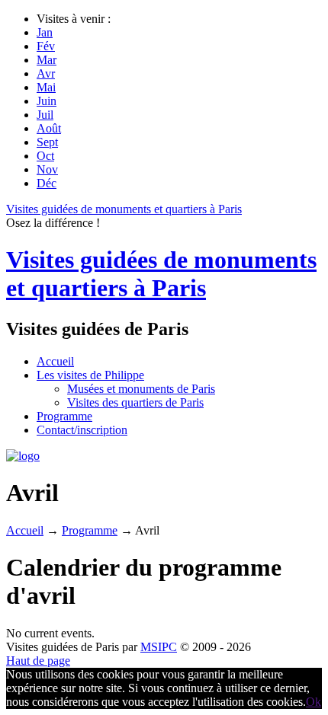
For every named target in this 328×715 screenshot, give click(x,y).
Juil (45, 114)
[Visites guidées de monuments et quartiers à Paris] (23, 455)
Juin (46, 100)
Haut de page (38, 660)
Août (49, 128)
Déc (46, 183)
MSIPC (158, 646)
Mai (46, 87)
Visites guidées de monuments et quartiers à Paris (124, 209)
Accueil (24, 530)
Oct (45, 155)
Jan (45, 32)
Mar (46, 59)
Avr (46, 73)
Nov (47, 169)
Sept (47, 142)
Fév (46, 46)
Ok (313, 701)
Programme (89, 530)
